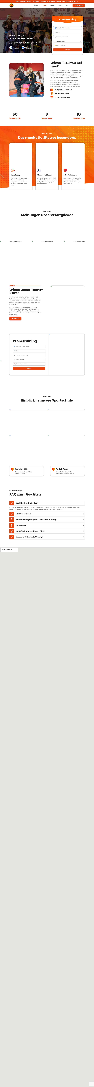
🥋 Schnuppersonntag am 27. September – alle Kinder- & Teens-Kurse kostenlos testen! (47, 1)
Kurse (44, 5)
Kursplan (51, 5)
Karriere (60, 5)
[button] (2, 256)
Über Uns (36, 5)
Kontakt (68, 5)
